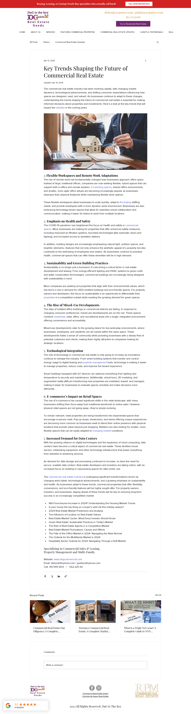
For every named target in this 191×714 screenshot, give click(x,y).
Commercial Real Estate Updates (70, 42)
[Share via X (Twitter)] (52, 576)
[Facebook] (92, 688)
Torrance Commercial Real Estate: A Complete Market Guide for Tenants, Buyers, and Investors (94, 629)
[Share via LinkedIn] (58, 576)
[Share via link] (65, 576)
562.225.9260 (133, 17)
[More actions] (145, 60)
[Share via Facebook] (45, 576)
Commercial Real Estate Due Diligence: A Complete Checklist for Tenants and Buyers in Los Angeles (49, 629)
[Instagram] (99, 688)
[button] (50, 32)
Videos (46, 42)
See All (158, 595)
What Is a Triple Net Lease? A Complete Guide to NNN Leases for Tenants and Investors (140, 629)
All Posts (34, 42)
